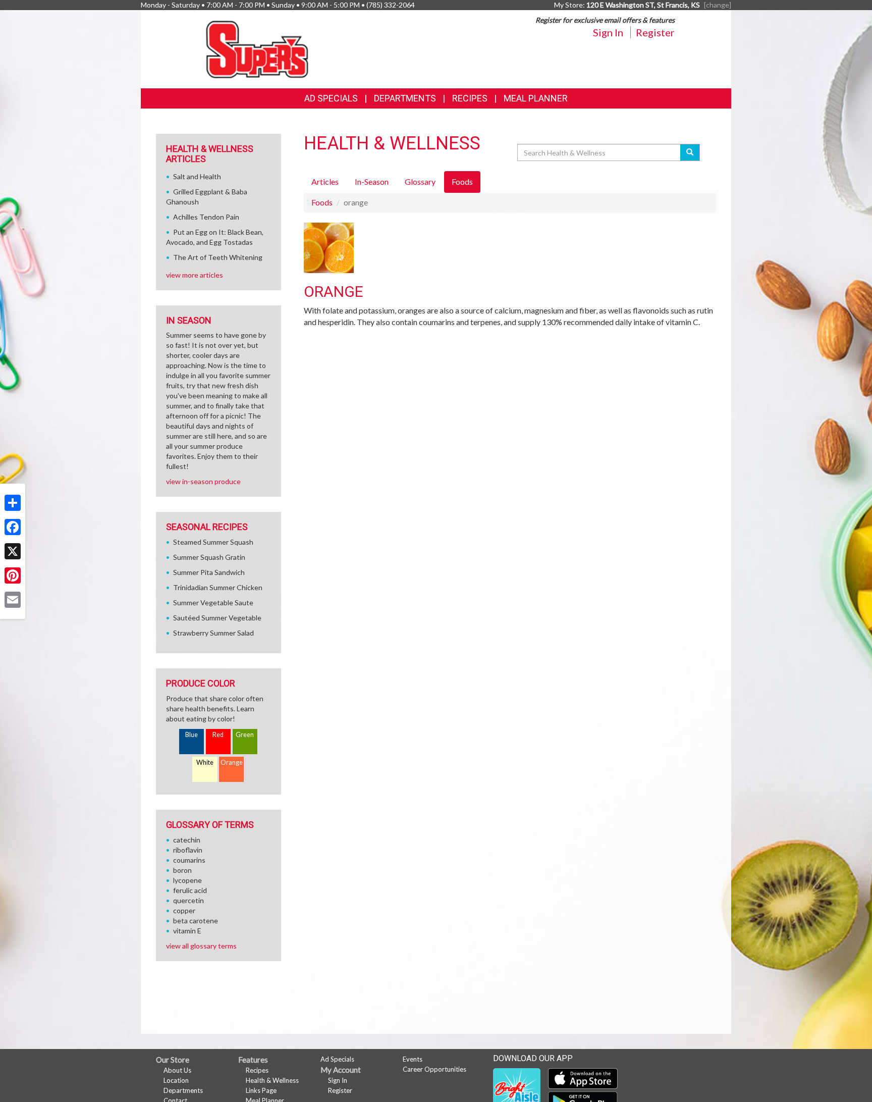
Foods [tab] (462, 181)
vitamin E (187, 930)
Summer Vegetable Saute (213, 602)
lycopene (187, 880)
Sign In (608, 32)
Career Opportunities (434, 1069)
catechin (186, 839)
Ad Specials (331, 98)
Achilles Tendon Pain (206, 217)
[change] (717, 5)
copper (184, 910)
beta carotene (195, 920)
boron (182, 870)
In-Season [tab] (372, 181)
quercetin (188, 900)
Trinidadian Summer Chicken (217, 587)
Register (655, 32)
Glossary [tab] (420, 181)
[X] (13, 551)
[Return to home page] (257, 48)
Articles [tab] (325, 181)
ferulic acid (190, 890)
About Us (177, 1070)
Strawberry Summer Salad (213, 632)
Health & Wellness (272, 1080)
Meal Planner (536, 98)
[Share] (13, 503)
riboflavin (187, 850)
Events (412, 1059)
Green (245, 735)
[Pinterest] (13, 575)
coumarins (189, 860)
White (204, 762)
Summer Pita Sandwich (209, 572)
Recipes (469, 98)
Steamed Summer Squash (213, 542)
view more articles (194, 275)
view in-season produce (203, 481)
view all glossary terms (201, 945)
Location (176, 1080)
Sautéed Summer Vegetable (217, 617)
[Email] (13, 600)
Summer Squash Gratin (209, 557)
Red (218, 735)
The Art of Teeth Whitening (217, 257)
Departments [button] (405, 98)
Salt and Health (197, 176)
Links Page (261, 1090)
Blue (191, 735)
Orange (232, 762)
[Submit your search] (690, 152)
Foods (322, 202)
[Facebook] (13, 527)
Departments (183, 1090)
